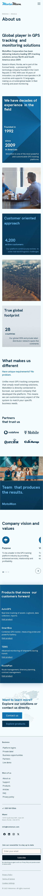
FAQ (4, 793)
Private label (8, 751)
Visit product (7, 619)
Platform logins (9, 748)
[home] (11, 3)
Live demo (7, 762)
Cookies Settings (8, 883)
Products (6, 786)
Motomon (5, 14)
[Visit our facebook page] (4, 834)
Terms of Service (8, 879)
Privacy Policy (7, 875)
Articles (6, 789)
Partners (6, 759)
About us (6, 778)
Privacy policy (8, 797)
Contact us (12, 715)
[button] (38, 3)
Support (6, 782)
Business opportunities (13, 755)
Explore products (15, 723)
